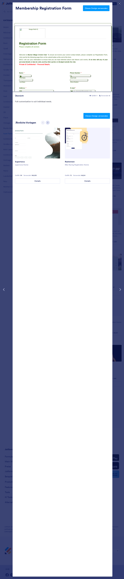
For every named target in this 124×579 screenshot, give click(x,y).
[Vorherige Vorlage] (4, 289)
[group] (37, 156)
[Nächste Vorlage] (120, 289)
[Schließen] (119, 3)
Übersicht (19, 96)
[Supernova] (37, 143)
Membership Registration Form (43, 8)
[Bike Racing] (87, 143)
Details (38, 181)
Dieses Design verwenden (96, 8)
